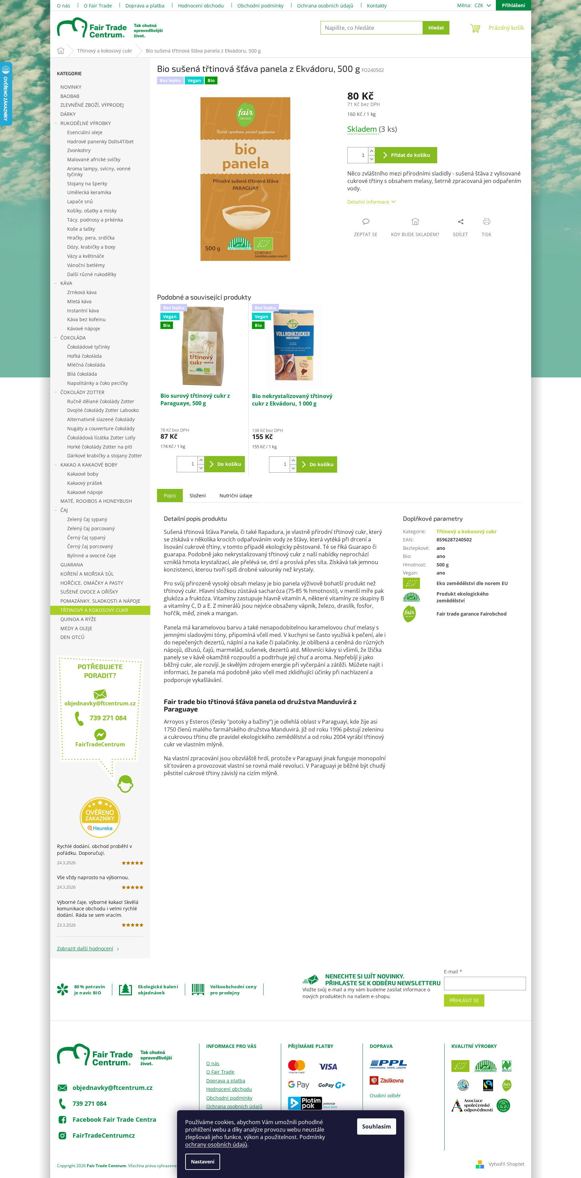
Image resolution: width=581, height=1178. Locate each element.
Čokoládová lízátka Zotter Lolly (101, 437)
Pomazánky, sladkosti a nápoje (100, 601)
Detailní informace (368, 202)
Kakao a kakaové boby (88, 464)
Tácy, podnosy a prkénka (95, 219)
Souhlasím (376, 1126)
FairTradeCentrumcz (104, 1135)
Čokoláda (73, 337)
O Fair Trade (98, 5)
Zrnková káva (82, 292)
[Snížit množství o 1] (371, 159)
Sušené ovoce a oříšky (89, 591)
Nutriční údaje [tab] (235, 495)
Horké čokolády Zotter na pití (99, 446)
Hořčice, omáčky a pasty (91, 583)
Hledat (436, 27)
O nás (63, 5)
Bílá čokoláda (82, 374)
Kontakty (377, 5)
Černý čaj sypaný (86, 537)
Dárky (68, 114)
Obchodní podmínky (260, 5)
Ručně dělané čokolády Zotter (100, 401)
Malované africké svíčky (93, 159)
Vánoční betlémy (86, 265)
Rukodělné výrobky (85, 123)
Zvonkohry (79, 150)
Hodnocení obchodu (201, 5)
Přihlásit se (464, 1000)
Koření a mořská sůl (87, 574)
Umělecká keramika (89, 192)
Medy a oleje (76, 628)
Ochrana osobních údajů (325, 5)
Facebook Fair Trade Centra (114, 1119)
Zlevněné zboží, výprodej (92, 105)
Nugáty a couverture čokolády (101, 428)
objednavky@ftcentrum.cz (100, 703)
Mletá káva (79, 301)
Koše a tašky (81, 229)
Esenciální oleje (84, 132)
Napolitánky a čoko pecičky (97, 383)
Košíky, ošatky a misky (92, 210)
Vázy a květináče (85, 256)
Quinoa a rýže (78, 619)
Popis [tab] (170, 495)
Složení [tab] (198, 495)
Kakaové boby (82, 474)
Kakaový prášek (84, 483)
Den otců (72, 637)
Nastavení (202, 1161)
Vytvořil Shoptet (506, 1163)
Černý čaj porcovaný (90, 546)
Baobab (69, 96)
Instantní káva (83, 310)
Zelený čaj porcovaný (91, 528)
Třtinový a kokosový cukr (94, 610)
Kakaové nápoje (85, 492)
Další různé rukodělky (91, 274)
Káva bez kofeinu (86, 319)
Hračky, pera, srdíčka (91, 237)
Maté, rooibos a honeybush (96, 501)
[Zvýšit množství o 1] (371, 151)
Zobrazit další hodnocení (85, 948)
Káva (66, 283)
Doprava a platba (144, 5)
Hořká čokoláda (84, 356)
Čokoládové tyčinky (88, 347)
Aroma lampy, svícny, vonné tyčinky (99, 171)
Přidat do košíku (410, 155)
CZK (480, 5)
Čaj (64, 510)
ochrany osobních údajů (216, 1144)
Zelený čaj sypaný (87, 519)
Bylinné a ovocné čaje (91, 555)
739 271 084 (108, 717)
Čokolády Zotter (82, 392)
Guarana (71, 564)
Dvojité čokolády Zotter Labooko (103, 410)
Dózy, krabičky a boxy (91, 247)
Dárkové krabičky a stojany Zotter (104, 455)
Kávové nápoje (83, 328)
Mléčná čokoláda (86, 364)
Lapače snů (80, 201)
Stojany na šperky (87, 183)
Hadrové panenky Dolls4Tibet (100, 141)
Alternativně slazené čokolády (101, 419)
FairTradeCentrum (100, 744)
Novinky (70, 87)
